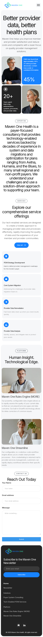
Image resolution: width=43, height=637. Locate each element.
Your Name (6, 483)
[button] (38, 5)
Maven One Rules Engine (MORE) (16, 611)
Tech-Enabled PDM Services (14, 602)
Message (6, 508)
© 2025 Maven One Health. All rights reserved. (21, 632)
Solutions (7, 593)
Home (6, 583)
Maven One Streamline (12, 616)
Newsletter (7, 588)
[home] (13, 5)
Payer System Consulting (13, 597)
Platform (6, 607)
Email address (8, 495)
